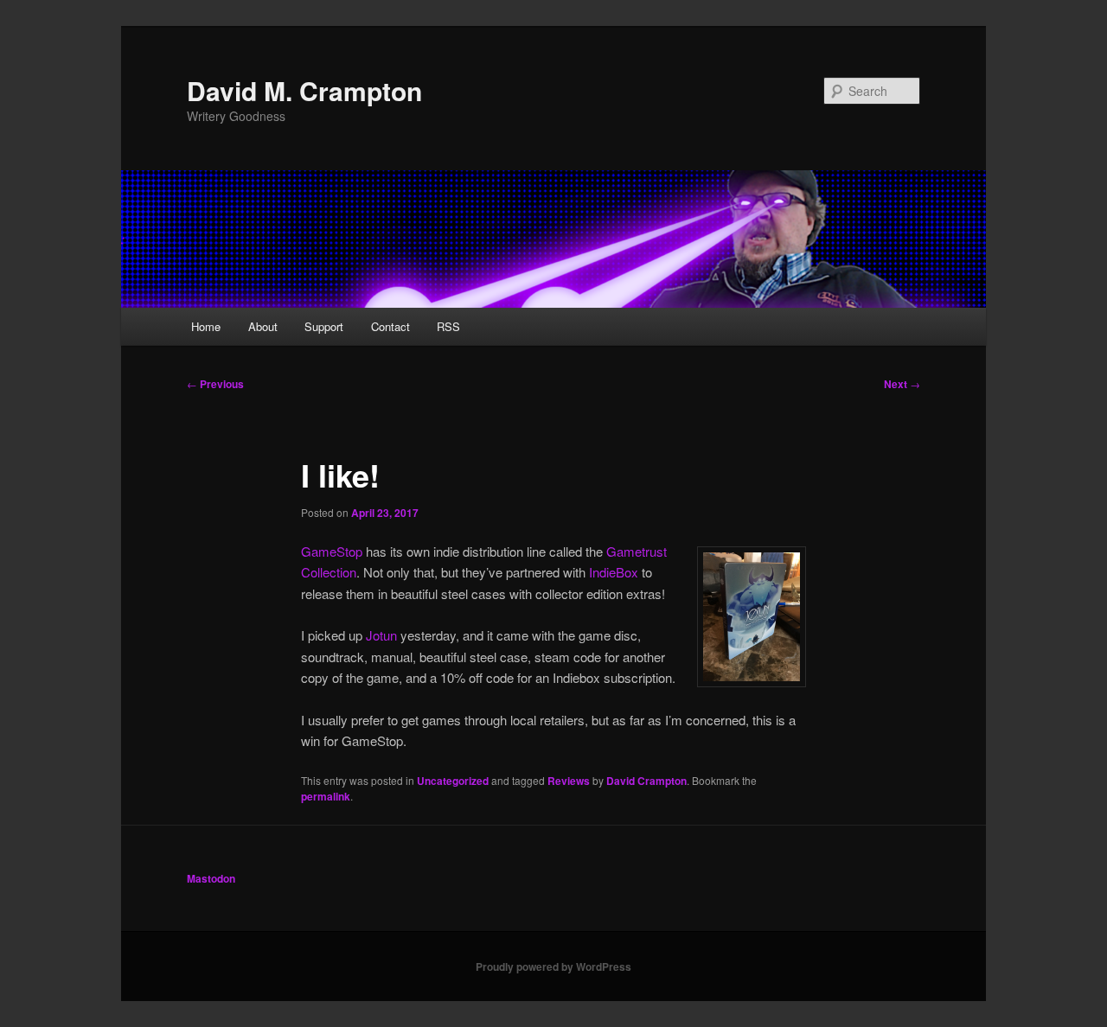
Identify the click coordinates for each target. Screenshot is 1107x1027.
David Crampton (646, 780)
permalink (325, 796)
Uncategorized (453, 780)
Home (206, 326)
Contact (390, 326)
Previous (215, 384)
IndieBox (613, 572)
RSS (448, 326)
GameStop (331, 551)
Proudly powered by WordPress (553, 966)
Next (902, 384)
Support (323, 326)
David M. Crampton (304, 90)
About (263, 326)
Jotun (381, 635)
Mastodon (211, 878)
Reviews (568, 780)
